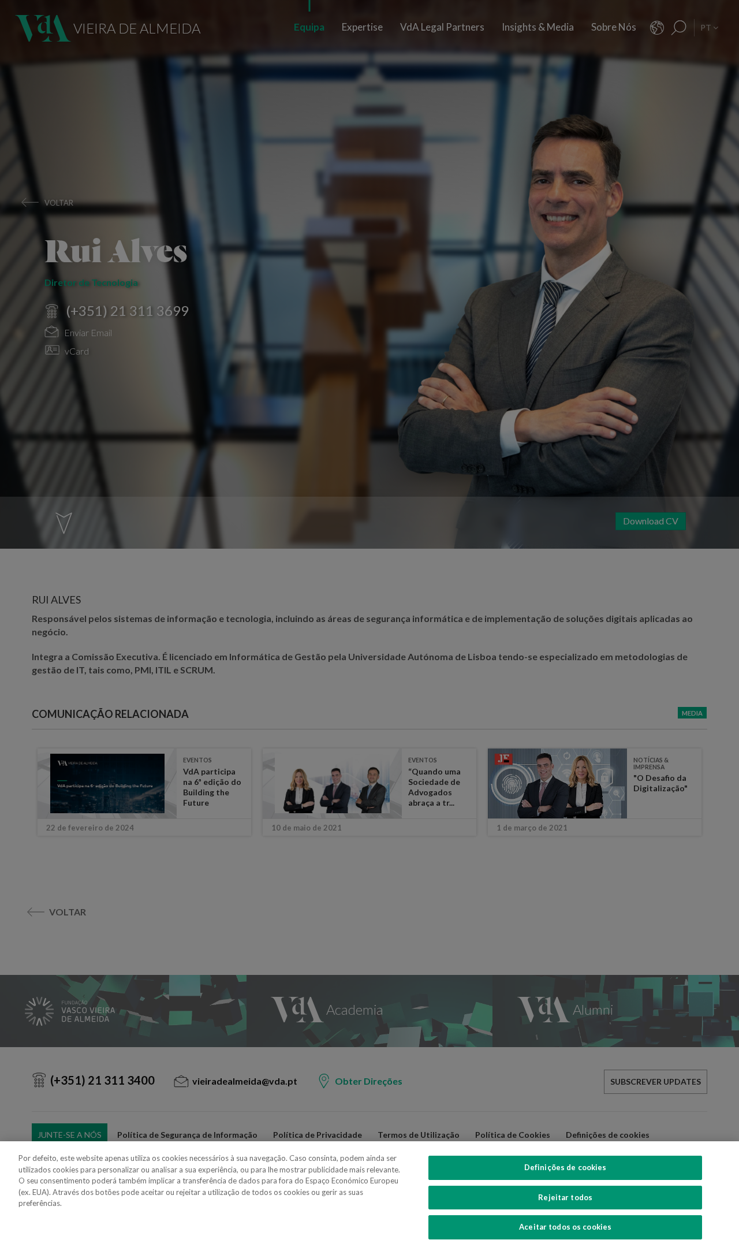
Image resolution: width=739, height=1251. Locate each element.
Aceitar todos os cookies (565, 1226)
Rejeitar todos (565, 1197)
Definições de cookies (565, 1167)
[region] (369, 1196)
